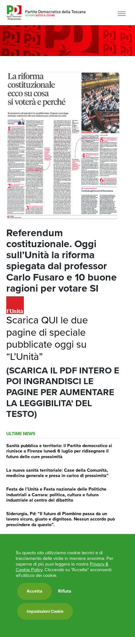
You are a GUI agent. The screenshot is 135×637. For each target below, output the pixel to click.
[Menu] (121, 13)
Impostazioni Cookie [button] (45, 611)
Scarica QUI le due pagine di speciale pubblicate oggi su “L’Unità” (47, 338)
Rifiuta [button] (64, 591)
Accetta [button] (34, 591)
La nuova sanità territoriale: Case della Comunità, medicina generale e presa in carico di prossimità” (57, 473)
